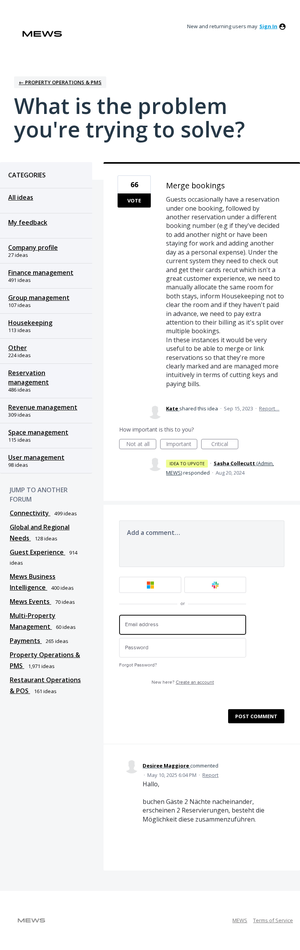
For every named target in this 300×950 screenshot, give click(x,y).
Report (210, 774)
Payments (26, 640)
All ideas (20, 197)
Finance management (40, 272)
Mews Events (30, 601)
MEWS (239, 920)
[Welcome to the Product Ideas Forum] (42, 34)
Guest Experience (37, 552)
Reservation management (28, 377)
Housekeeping (30, 322)
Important (181, 444)
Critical (224, 444)
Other (17, 347)
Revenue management (42, 407)
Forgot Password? (138, 665)
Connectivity (30, 513)
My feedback (27, 222)
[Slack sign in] (215, 585)
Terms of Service (273, 920)
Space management (38, 432)
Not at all (141, 444)
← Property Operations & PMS (60, 82)
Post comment (256, 716)
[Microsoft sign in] (150, 585)
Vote (134, 200)
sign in (268, 26)
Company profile (33, 247)
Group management (39, 297)
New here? (183, 682)
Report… (269, 408)
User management (36, 457)
